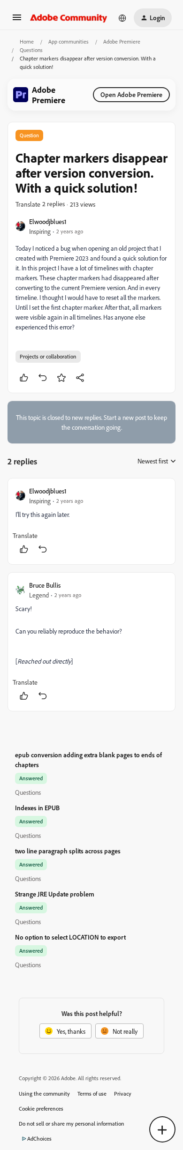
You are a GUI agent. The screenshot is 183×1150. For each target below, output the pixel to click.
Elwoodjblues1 (48, 221)
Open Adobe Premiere (131, 94)
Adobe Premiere (121, 41)
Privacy (122, 1093)
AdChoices (39, 1138)
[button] (17, 20)
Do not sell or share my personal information (71, 1123)
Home (27, 41)
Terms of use (92, 1093)
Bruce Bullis (45, 585)
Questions (31, 49)
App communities (68, 41)
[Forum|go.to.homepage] (68, 17)
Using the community (44, 1093)
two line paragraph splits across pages (68, 851)
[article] (91, 521)
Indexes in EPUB (37, 808)
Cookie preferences (41, 1108)
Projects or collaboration (48, 356)
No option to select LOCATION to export (70, 937)
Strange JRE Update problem (54, 894)
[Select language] (122, 17)
